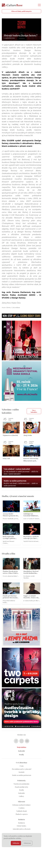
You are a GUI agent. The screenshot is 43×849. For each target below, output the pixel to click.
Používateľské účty (21, 787)
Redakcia (21, 823)
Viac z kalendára (34, 411)
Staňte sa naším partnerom (21, 775)
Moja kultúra (21, 747)
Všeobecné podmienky (21, 784)
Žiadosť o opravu (22, 814)
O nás (22, 766)
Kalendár (21, 751)
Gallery (21, 796)
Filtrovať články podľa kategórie (21, 11)
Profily (21, 754)
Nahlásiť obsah (21, 811)
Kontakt (21, 772)
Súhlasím (16, 843)
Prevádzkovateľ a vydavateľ (21, 769)
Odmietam (27, 843)
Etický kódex (21, 826)
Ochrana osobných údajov (21, 805)
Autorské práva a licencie (22, 829)
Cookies (21, 808)
